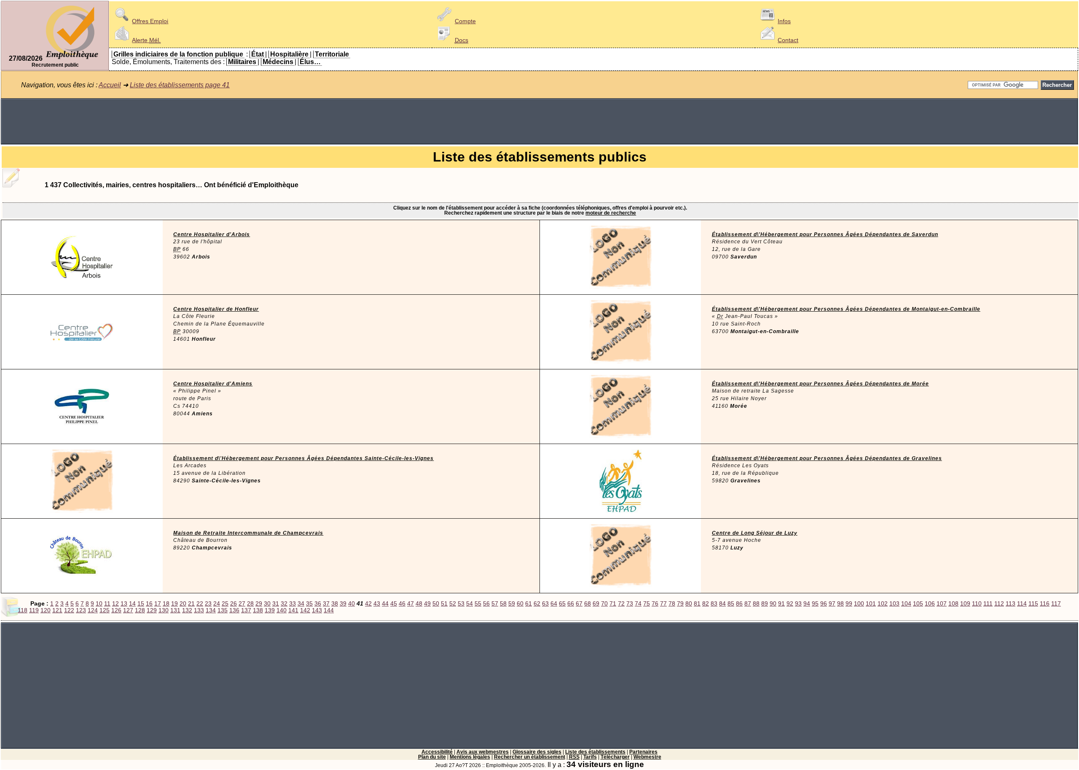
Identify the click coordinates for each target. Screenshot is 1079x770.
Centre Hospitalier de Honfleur (216, 309)
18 (166, 603)
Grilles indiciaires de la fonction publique (178, 54)
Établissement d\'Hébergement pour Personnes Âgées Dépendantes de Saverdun (825, 234)
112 (999, 603)
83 (714, 603)
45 (393, 603)
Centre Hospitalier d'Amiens (212, 384)
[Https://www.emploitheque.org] (72, 58)
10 (99, 603)
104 (906, 603)
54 (469, 603)
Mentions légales (470, 756)
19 (174, 603)
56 (486, 603)
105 (918, 603)
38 (334, 603)
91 (781, 603)
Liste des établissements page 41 (180, 85)
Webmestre (647, 756)
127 (128, 610)
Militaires (242, 61)
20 (183, 603)
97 (832, 603)
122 (69, 610)
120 (45, 610)
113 (1010, 603)
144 (329, 610)
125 (104, 610)
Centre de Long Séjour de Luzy (754, 533)
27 (242, 603)
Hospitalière (289, 54)
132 (187, 610)
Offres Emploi (150, 21)
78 (671, 603)
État (257, 54)
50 (435, 603)
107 (942, 603)
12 (115, 603)
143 (317, 610)
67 (579, 603)
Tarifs (590, 756)
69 (596, 603)
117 (1056, 603)
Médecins (278, 61)
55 (478, 603)
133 (199, 610)
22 (199, 603)
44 (385, 603)
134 (211, 610)
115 (1033, 603)
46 (402, 603)
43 (376, 603)
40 (351, 603)
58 (503, 603)
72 (621, 603)
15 (140, 603)
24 (216, 603)
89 (764, 603)
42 (368, 603)
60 (520, 603)
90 (773, 603)
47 (410, 603)
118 (22, 610)
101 (871, 603)
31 (275, 603)
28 (250, 603)
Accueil (110, 85)
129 (152, 610)
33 (292, 603)
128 (140, 610)
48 (419, 603)
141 (293, 610)
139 (270, 610)
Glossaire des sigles (537, 751)
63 (545, 603)
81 (697, 603)
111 (988, 603)
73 (629, 603)
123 (81, 610)
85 (730, 603)
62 (537, 603)
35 (309, 603)
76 (655, 603)
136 (234, 610)
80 (688, 603)
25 (225, 603)
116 (1044, 603)
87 (747, 603)
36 (317, 603)
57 (494, 603)
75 (646, 603)
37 (326, 603)
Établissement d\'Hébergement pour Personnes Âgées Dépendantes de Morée (820, 384)
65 (562, 603)
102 (883, 603)
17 (157, 603)
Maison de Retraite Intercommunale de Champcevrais (248, 533)
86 (739, 603)
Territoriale (332, 54)
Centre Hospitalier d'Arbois (211, 234)
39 (343, 603)
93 (798, 603)
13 (124, 603)
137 (246, 610)
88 (756, 603)
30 (267, 603)
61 (528, 603)
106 (930, 603)
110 (977, 603)
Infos (784, 21)
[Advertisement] (539, 121)
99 (848, 603)
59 (511, 603)
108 (953, 603)
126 (116, 610)
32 (284, 603)
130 (163, 610)
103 (894, 603)
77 (663, 603)
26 (233, 603)
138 (258, 610)
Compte (465, 21)
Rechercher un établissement (529, 756)
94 (806, 603)
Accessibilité (437, 751)
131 (175, 610)
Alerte (146, 40)
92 (789, 603)
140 (281, 610)
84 (722, 603)
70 (604, 603)
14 (132, 603)
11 (107, 603)
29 (258, 603)
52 (452, 603)
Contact (788, 40)
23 (208, 603)
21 (191, 603)
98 (840, 603)
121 (57, 610)
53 (461, 603)
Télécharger (615, 756)
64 (553, 603)
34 (301, 603)
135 (222, 610)
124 (93, 610)
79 (680, 603)
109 (965, 603)
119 (34, 610)
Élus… (310, 61)
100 (859, 603)
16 (149, 603)
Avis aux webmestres (482, 751)
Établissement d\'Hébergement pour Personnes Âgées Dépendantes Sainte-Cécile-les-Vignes (303, 458)
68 (587, 603)
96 (823, 603)
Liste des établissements (595, 751)
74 (638, 603)
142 (305, 610)
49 (427, 603)
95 (815, 603)
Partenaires (643, 751)
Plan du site (432, 756)
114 (1022, 603)
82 (705, 603)
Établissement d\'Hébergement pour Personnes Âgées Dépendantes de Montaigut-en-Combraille (846, 309)
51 (444, 603)
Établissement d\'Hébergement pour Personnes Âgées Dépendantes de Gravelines (827, 458)
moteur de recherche (610, 212)
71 (612, 603)
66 (570, 603)
